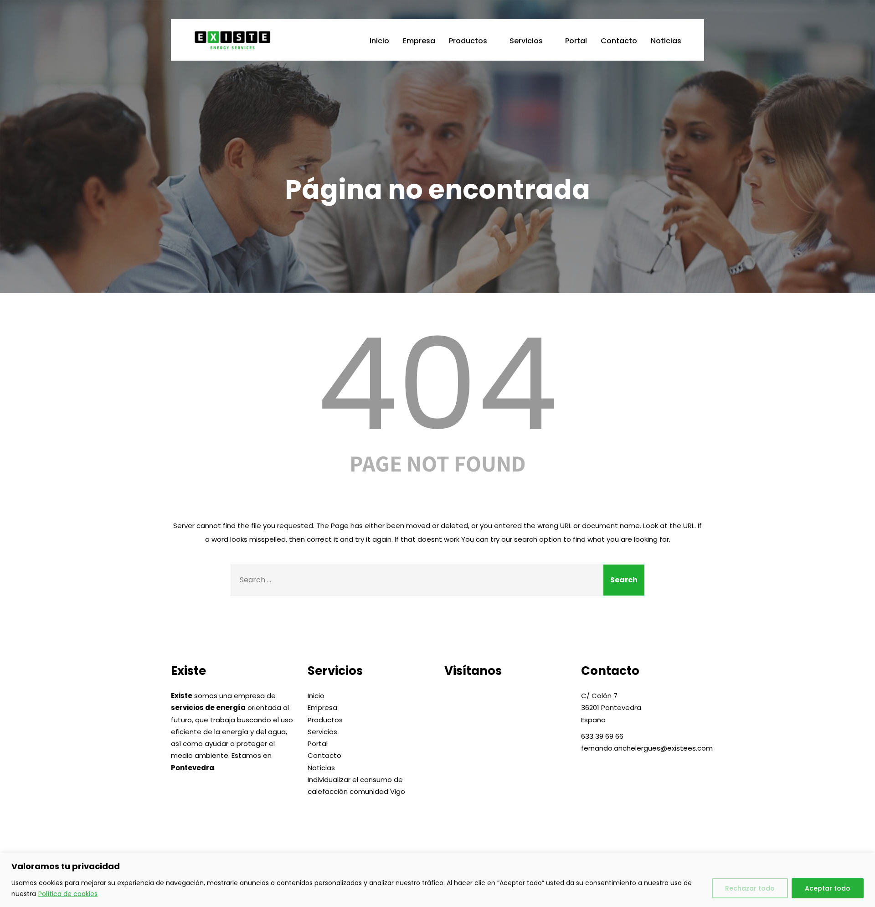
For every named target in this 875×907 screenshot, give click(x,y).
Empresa (419, 41)
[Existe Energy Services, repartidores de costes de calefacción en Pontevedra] (249, 40)
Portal (576, 41)
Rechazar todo (750, 888)
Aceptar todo (827, 888)
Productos (468, 41)
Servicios (526, 41)
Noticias (666, 41)
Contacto (619, 41)
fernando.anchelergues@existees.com (647, 748)
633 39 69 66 (602, 736)
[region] (437, 880)
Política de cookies (68, 893)
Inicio (379, 41)
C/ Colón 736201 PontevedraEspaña (611, 708)
